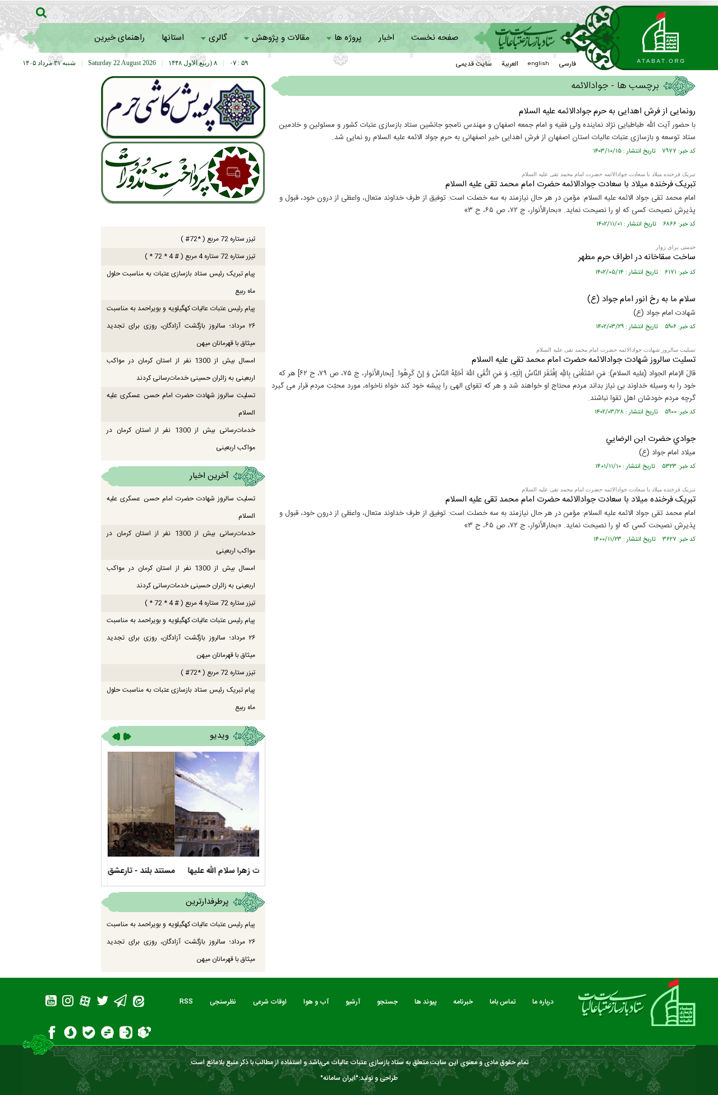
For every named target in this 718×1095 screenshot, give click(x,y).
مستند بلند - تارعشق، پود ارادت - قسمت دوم (184, 871)
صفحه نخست (434, 38)
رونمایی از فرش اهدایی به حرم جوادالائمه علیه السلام (607, 111)
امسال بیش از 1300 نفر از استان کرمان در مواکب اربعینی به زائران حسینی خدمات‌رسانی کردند (181, 369)
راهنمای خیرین (119, 38)
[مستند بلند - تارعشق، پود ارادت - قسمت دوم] (183, 804)
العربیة (509, 64)
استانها (173, 38)
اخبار (386, 38)
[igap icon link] (125, 1034)
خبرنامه (463, 1001)
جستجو (387, 1001)
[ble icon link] (88, 1034)
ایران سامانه (339, 1078)
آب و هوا (316, 1001)
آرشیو (353, 1001)
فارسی (567, 64)
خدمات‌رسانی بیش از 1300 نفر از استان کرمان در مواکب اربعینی (181, 439)
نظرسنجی (223, 1001)
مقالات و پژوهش (281, 38)
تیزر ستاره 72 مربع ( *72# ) (218, 239)
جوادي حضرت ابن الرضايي (651, 439)
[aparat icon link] (85, 1002)
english (538, 63)
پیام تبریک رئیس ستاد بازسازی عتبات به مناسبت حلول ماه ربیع (181, 282)
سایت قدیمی (473, 64)
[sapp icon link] (70, 1034)
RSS (186, 1002)
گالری (218, 38)
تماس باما (503, 1001)
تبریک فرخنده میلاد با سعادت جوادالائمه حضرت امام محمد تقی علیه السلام (570, 184)
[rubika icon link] (144, 1034)
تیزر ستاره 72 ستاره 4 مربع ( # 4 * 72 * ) (200, 256)
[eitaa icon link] (138, 1002)
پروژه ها (348, 38)
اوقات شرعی (270, 1001)
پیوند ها (425, 1001)
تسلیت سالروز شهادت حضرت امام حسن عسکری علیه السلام (181, 404)
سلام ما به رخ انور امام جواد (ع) (641, 299)
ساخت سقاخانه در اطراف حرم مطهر (637, 257)
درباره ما (543, 1001)
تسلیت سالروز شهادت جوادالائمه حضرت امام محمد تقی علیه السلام (584, 360)
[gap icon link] (107, 1034)
